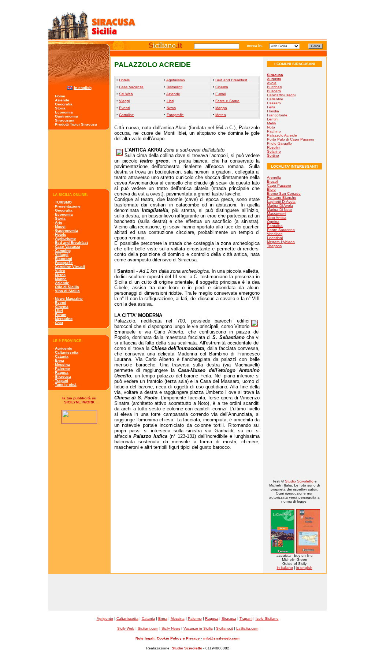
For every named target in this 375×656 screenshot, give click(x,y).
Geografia (64, 104)
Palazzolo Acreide (282, 135)
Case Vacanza (67, 247)
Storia (60, 108)
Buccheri (274, 87)
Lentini (272, 119)
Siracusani (64, 120)
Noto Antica (276, 218)
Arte (58, 222)
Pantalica (275, 226)
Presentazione (68, 206)
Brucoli (272, 181)
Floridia (273, 111)
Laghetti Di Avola (281, 202)
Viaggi (124, 101)
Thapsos (274, 246)
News (171, 108)
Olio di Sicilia (67, 287)
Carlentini (275, 99)
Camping (63, 251)
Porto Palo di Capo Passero (290, 139)
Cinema (61, 307)
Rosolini (273, 147)
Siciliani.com (148, 628)
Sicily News (170, 628)
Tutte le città (66, 385)
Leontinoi (275, 238)
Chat (59, 323)
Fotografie (64, 263)
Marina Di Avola (280, 206)
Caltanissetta (66, 352)
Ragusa (61, 372)
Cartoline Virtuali (70, 267)
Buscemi (274, 91)
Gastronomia (66, 116)
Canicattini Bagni (281, 95)
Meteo (60, 275)
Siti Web (126, 94)
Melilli (271, 123)
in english (83, 88)
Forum (60, 315)
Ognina (273, 222)
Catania (61, 356)
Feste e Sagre (227, 101)
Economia (64, 112)
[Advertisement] (79, 159)
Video (60, 271)
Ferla (271, 107)
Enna (59, 360)
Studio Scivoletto (299, 481)
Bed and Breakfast (71, 243)
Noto (271, 127)
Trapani (61, 381)
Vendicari (274, 234)
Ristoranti (63, 259)
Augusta (274, 79)
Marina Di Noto (279, 210)
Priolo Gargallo (279, 143)
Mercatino (64, 319)
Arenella (274, 177)
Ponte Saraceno (281, 230)
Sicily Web (125, 628)
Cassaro (274, 103)
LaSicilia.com (247, 628)
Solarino (274, 151)
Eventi (60, 303)
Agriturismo (65, 238)
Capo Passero (279, 185)
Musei (60, 226)
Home (60, 96)
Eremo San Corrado (284, 193)
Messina (62, 364)
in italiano (285, 568)
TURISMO (63, 202)
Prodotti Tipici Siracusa (76, 124)
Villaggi (61, 255)
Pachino (274, 131)
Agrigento (63, 348)
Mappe (61, 279)
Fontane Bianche (281, 197)
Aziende (62, 100)
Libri (59, 311)
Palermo (62, 368)
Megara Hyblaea (281, 242)
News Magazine (69, 299)
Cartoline (126, 115)
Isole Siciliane (267, 618)
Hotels (60, 234)
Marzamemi (276, 214)
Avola (271, 83)
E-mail (220, 94)
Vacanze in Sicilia (198, 628)
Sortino (273, 155)
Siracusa (63, 376)
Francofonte (277, 115)
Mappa (221, 108)
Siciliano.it (224, 628)
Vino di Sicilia (67, 291)
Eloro (271, 189)
